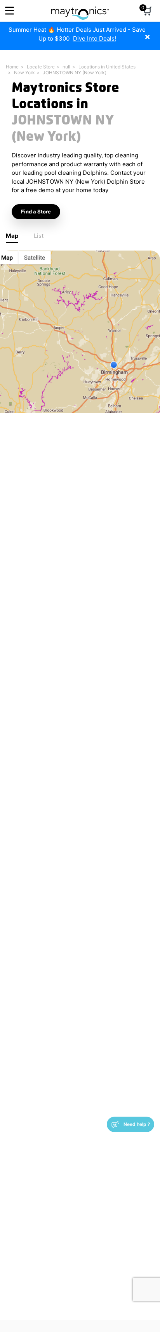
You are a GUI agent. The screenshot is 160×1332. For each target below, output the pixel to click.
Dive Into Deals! (94, 38)
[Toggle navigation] (9, 10)
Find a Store (36, 211)
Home (12, 67)
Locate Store (41, 67)
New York (24, 72)
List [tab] (38, 235)
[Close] (153, 32)
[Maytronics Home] (80, 9)
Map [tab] (12, 235)
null (66, 67)
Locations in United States (107, 67)
